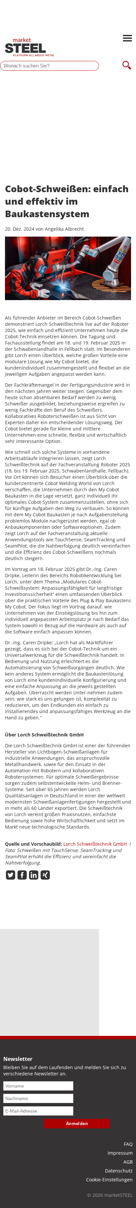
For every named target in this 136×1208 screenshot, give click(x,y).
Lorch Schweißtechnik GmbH (95, 844)
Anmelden (77, 1123)
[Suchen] (126, 66)
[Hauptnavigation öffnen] (127, 39)
